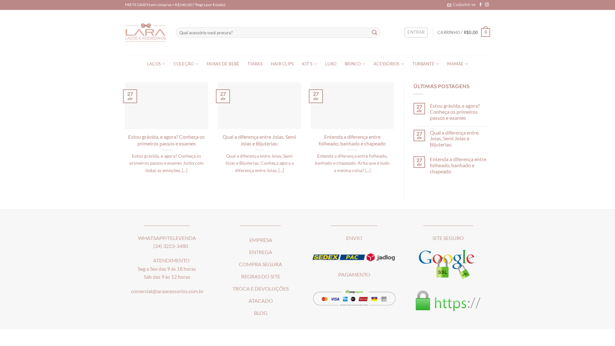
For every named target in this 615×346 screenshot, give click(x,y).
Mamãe (455, 64)
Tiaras (255, 64)
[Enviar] (374, 32)
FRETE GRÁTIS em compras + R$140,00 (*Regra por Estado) (175, 4)
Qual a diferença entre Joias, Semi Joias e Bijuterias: (259, 140)
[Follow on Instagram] (487, 5)
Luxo (330, 64)
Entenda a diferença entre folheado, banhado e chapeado (352, 140)
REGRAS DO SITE (260, 276)
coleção (184, 64)
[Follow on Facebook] (481, 5)
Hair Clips (282, 64)
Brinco (353, 64)
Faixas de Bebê (223, 64)
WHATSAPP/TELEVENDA (167, 238)
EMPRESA (260, 240)
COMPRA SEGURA (260, 264)
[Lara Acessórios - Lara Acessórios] (145, 32)
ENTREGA (260, 252)
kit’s (307, 64)
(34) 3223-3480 (170, 246)
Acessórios (386, 64)
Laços (154, 64)
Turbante (423, 64)
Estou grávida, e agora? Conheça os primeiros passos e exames (166, 140)
